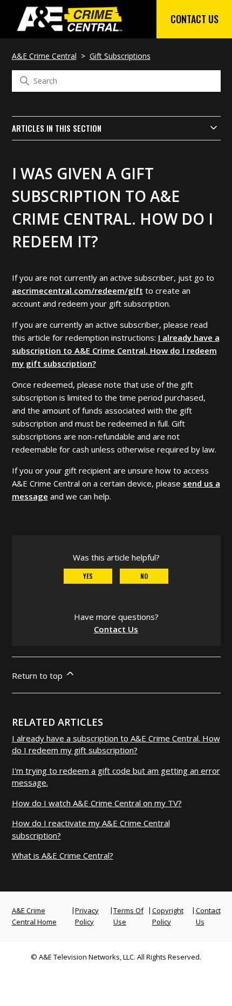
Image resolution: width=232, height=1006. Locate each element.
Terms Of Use (128, 916)
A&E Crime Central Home (34, 916)
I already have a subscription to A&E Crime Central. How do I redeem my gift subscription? (116, 350)
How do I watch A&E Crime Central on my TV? (97, 803)
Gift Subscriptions (120, 56)
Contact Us (194, 19)
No (144, 575)
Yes (88, 575)
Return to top (38, 675)
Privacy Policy (87, 916)
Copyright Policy (167, 916)
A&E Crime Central (44, 56)
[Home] (70, 32)
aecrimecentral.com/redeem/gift (77, 290)
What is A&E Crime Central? (62, 855)
